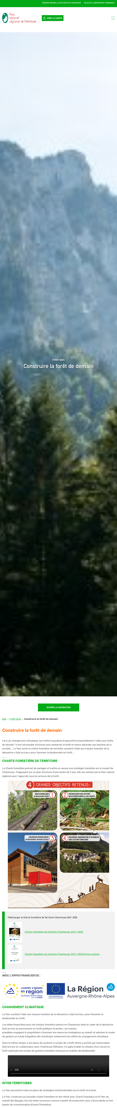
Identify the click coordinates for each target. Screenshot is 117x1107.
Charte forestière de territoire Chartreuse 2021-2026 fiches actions (62, 954)
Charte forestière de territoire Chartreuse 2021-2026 (54, 932)
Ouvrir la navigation (59, 707)
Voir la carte (54, 18)
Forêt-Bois (15, 719)
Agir (4, 719)
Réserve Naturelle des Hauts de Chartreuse (61, 3)
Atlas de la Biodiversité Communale (99, 3)
